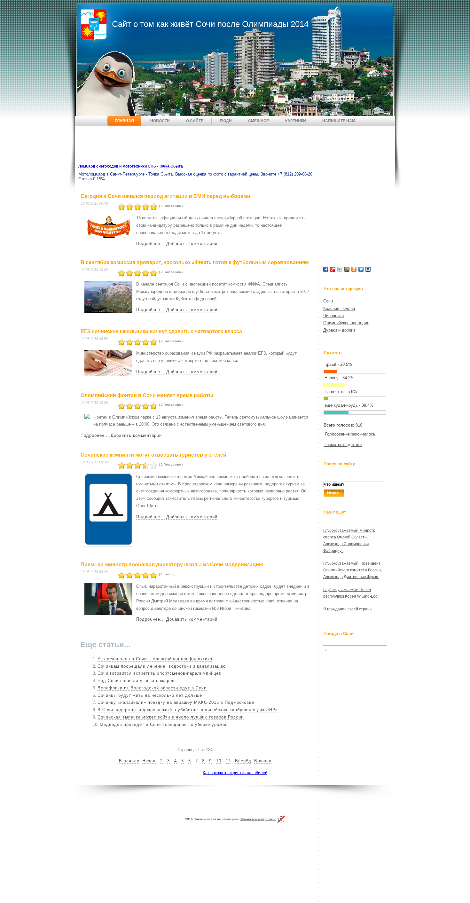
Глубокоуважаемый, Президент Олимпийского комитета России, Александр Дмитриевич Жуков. (352, 570)
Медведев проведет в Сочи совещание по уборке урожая (164, 724)
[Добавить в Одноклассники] (353, 269)
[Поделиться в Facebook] (325, 269)
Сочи (328, 301)
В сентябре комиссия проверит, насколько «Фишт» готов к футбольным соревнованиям (195, 262)
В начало (129, 760)
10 (218, 760)
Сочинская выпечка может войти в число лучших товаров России (171, 717)
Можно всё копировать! (258, 819)
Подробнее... (150, 243)
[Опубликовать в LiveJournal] (339, 269)
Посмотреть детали (343, 444)
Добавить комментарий (191, 243)
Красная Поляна (339, 308)
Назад (149, 760)
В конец (262, 760)
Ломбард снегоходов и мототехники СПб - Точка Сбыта (130, 166)
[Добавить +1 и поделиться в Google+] (332, 269)
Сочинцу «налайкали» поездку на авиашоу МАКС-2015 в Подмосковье (176, 702)
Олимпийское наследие (346, 322)
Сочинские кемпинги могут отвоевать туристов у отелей (153, 455)
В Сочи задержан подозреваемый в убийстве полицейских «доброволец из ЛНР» (188, 709)
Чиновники (333, 315)
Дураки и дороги (339, 330)
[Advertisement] (191, 144)
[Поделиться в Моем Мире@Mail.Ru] (346, 269)
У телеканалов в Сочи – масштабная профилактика (155, 658)
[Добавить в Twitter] (361, 269)
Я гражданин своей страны (347, 609)
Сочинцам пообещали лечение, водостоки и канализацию (162, 666)
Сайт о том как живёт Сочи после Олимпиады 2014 (210, 24)
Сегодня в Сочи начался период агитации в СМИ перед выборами (165, 196)
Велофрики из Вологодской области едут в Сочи (152, 688)
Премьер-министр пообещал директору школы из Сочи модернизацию (172, 564)
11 (228, 760)
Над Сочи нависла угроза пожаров (136, 680)
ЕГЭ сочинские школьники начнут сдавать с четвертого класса (161, 331)
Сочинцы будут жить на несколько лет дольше (150, 695)
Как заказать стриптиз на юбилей (235, 772)
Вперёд (243, 760)
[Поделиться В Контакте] (368, 269)
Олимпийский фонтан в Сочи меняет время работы (147, 395)
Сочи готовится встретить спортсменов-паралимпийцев (159, 673)
